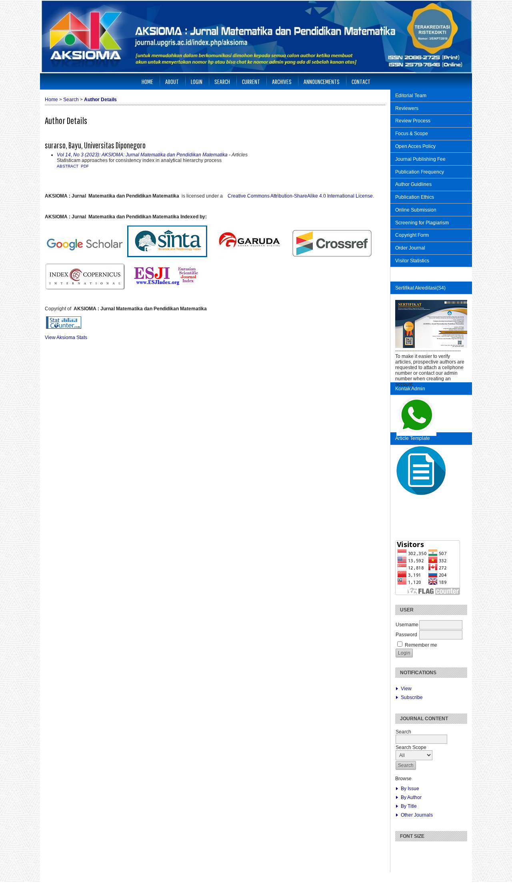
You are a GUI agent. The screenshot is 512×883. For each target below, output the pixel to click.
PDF (85, 166)
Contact (361, 81)
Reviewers (406, 108)
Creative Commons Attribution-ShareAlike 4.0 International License (301, 196)
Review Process (412, 121)
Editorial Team (410, 95)
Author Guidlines (413, 184)
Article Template (412, 438)
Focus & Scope (411, 133)
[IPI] (46, 298)
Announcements (322, 81)
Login (196, 81)
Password (406, 634)
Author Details (100, 99)
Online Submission (415, 210)
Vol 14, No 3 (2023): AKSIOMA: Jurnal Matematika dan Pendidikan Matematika (142, 155)
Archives (282, 81)
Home (147, 81)
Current (251, 81)
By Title (409, 806)
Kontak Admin (410, 389)
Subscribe (412, 697)
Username (407, 624)
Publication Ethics (414, 197)
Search (222, 81)
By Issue (410, 788)
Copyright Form (412, 235)
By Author (411, 797)
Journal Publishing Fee (420, 159)
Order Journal (410, 248)
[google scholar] (51, 298)
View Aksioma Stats (66, 337)
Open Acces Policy (415, 146)
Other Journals (417, 815)
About (172, 81)
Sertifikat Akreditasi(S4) (420, 288)
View (406, 688)
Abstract (67, 166)
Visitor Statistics (412, 261)
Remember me (421, 645)
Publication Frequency (419, 172)
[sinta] (55, 298)
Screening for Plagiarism (422, 223)
